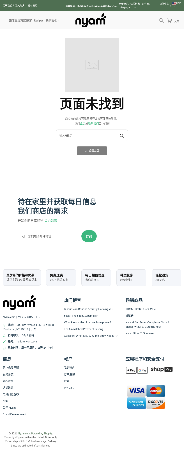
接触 (5, 401)
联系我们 (93, 123)
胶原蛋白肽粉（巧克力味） (141, 309)
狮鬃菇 (129, 315)
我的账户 (20, 5)
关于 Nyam (9, 407)
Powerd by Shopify (41, 433)
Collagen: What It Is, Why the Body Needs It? (91, 335)
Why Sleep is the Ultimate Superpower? (87, 322)
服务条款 (8, 374)
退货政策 (8, 387)
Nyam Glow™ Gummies (139, 333)
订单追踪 (32, 5)
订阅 (89, 236)
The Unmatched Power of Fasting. (84, 329)
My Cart (68, 387)
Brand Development (14, 414)
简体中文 (164, 3)
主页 (82, 123)
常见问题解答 (11, 394)
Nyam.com (24, 433)
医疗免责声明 (11, 367)
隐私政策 (8, 380)
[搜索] (122, 135)
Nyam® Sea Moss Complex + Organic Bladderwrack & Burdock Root (147, 324)
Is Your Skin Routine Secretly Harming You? (89, 309)
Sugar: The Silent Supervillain (81, 315)
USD (178, 3)
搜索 (66, 380)
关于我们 (7, 5)
